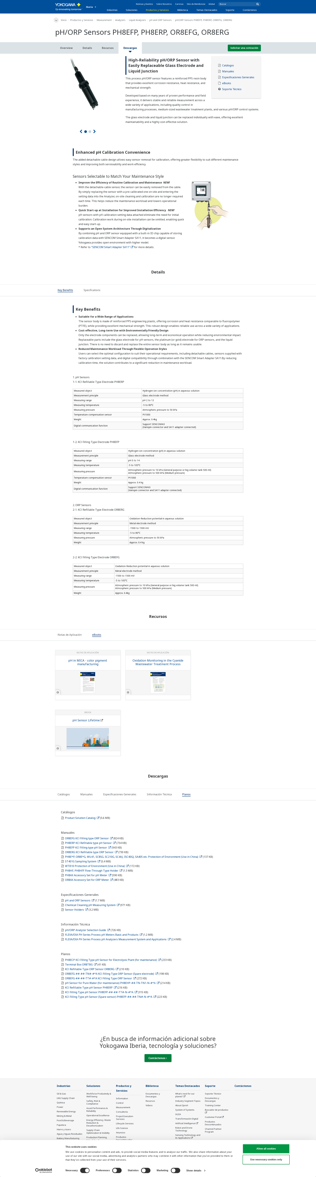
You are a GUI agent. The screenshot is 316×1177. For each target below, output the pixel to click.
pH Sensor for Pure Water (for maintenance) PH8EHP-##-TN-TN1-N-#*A (110, 983)
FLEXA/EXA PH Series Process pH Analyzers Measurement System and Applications (116, 939)
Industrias (112, 10)
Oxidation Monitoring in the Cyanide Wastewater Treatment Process (157, 662)
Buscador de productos (216, 1109)
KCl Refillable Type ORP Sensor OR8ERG (90, 969)
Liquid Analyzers (137, 20)
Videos (149, 1105)
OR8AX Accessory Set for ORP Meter (87, 880)
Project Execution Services (124, 1117)
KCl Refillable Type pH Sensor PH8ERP (89, 987)
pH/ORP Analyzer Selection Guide (86, 930)
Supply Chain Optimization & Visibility (98, 1131)
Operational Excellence (97, 1115)
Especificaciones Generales (238, 77)
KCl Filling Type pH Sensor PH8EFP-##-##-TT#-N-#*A (99, 992)
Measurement (104, 20)
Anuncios (120, 1132)
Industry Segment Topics (187, 1100)
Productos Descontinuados (124, 1138)
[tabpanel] (88, 89)
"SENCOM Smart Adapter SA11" (110, 247)
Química (61, 1102)
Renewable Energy (66, 1111)
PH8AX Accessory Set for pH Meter (86, 875)
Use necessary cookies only (266, 1159)
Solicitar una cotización (244, 47)
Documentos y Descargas (153, 1095)
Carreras (179, 4)
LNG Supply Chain (66, 1098)
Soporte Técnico (231, 89)
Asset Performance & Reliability (97, 1109)
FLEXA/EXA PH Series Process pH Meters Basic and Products (102, 934)
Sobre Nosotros (164, 4)
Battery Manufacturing (68, 1138)
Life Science (122, 1128)
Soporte (230, 10)
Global (212, 4)
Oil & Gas (61, 1093)
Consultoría (122, 1111)
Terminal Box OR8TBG (79, 964)
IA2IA (178, 1114)
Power (60, 1107)
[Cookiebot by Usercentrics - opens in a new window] (43, 1170)
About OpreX (181, 1105)
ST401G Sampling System (81, 861)
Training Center (213, 1105)
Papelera (61, 1124)
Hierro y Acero (64, 1129)
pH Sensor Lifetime (86, 720)
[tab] (65, 290)
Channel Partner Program (213, 1130)
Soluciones (131, 10)
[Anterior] (81, 131)
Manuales (228, 71)
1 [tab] (85, 131)
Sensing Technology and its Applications (187, 1136)
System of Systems (184, 1109)
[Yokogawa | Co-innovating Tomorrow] (69, 7)
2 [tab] (90, 131)
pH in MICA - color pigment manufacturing (87, 662)
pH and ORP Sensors (160, 20)
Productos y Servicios (157, 10)
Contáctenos (250, 10)
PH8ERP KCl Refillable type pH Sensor (88, 843)
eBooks (226, 83)
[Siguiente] (94, 131)
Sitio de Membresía (196, 4)
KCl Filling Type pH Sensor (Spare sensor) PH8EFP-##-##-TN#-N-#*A (109, 997)
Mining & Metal (64, 1115)
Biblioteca (182, 10)
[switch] (117, 1170)
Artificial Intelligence (185, 1123)
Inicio (64, 20)
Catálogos (228, 65)
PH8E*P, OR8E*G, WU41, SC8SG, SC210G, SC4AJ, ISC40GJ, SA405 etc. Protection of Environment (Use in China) (132, 857)
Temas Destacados (206, 10)
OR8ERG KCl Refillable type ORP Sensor (89, 852)
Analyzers (120, 20)
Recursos (150, 1100)
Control (119, 1102)
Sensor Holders (75, 909)
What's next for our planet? (185, 1095)
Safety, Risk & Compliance (93, 1102)
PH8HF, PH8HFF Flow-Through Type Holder (92, 870)
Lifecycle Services (125, 1123)
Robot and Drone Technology (183, 1129)
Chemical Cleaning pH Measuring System (90, 905)
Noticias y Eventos (144, 4)
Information (122, 1098)
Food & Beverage (65, 1120)
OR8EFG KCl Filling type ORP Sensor (87, 838)
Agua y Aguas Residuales (69, 1133)
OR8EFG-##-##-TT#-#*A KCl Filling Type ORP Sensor (99, 978)
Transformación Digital (186, 1118)
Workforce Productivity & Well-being (98, 1095)
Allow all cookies (266, 1148)
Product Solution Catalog (80, 818)
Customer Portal (213, 1117)
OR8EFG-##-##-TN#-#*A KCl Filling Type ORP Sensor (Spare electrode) (110, 974)
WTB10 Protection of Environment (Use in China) (95, 866)
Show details (193, 1170)
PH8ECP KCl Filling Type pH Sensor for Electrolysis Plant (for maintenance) (111, 960)
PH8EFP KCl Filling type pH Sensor (86, 847)
